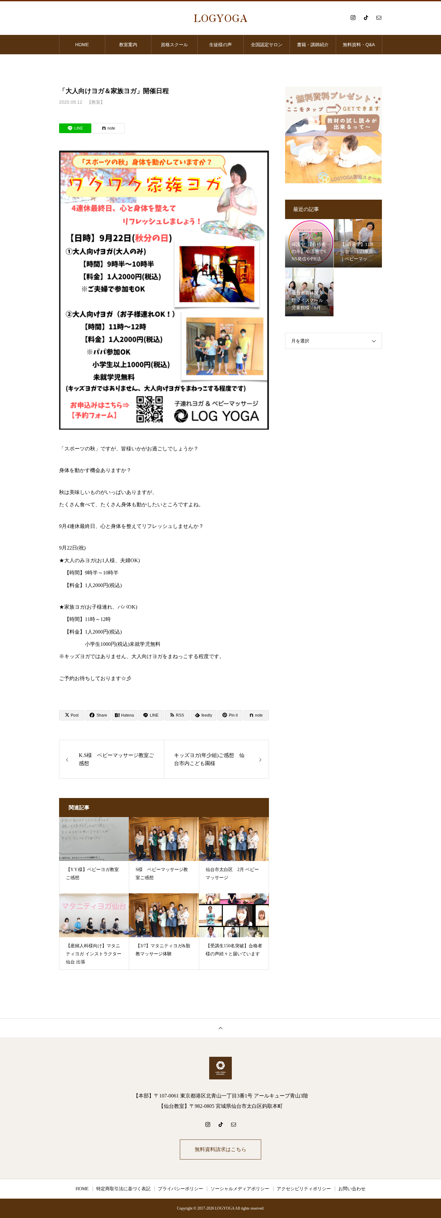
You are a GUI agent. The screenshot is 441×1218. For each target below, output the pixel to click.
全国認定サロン (266, 44)
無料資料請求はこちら (220, 1149)
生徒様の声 (220, 44)
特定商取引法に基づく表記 (123, 1188)
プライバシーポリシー (180, 1188)
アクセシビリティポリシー (304, 1188)
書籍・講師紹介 (313, 44)
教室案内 (128, 44)
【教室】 (96, 102)
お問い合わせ (351, 1188)
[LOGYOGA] (220, 1068)
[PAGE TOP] (220, 1027)
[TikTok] (366, 17)
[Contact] (378, 17)
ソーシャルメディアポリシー (239, 1188)
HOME (82, 44)
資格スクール (174, 44)
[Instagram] (353, 17)
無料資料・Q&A (359, 44)
